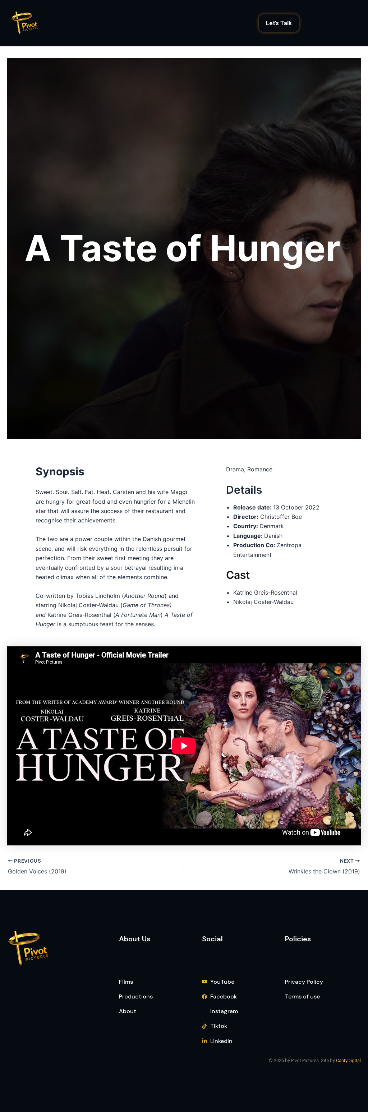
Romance (259, 469)
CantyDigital (348, 1060)
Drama (235, 469)
